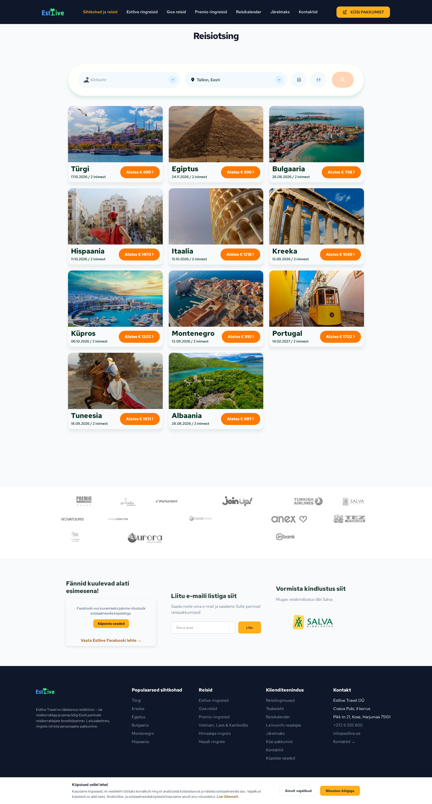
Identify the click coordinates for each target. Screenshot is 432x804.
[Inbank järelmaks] (285, 538)
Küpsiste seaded (111, 624)
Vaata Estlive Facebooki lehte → (111, 640)
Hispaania (140, 741)
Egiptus (138, 717)
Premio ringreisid (211, 11)
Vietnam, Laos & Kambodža (223, 725)
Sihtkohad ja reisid (100, 11)
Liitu (249, 627)
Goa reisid (176, 11)
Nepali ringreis (212, 741)
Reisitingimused (280, 700)
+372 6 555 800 (348, 725)
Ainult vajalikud (298, 791)
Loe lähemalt (227, 796)
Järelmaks (280, 11)
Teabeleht (275, 708)
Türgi (136, 700)
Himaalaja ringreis (215, 733)
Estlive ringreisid (142, 11)
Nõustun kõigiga (340, 791)
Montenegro (143, 733)
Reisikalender (248, 11)
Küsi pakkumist (367, 12)
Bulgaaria (140, 725)
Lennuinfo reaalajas (283, 725)
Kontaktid (308, 11)
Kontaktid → (344, 741)
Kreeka (138, 708)
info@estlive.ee (346, 733)
